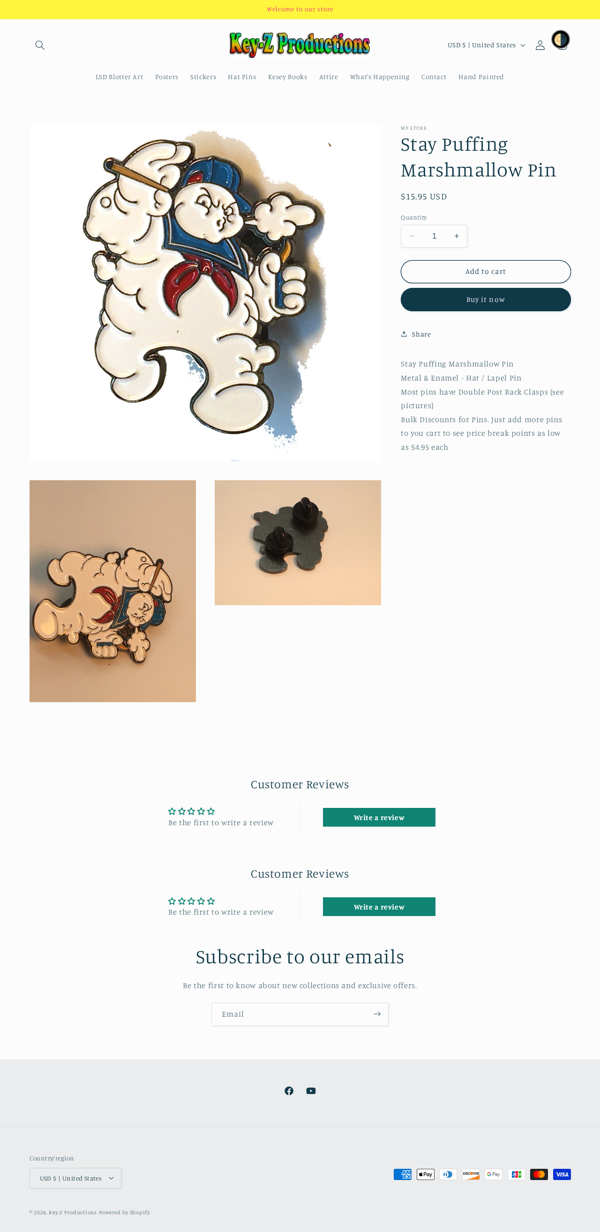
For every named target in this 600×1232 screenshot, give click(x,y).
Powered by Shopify (124, 1212)
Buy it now (485, 299)
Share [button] (421, 333)
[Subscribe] (377, 1014)
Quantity (414, 216)
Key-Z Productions (73, 1212)
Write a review (379, 817)
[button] (40, 45)
